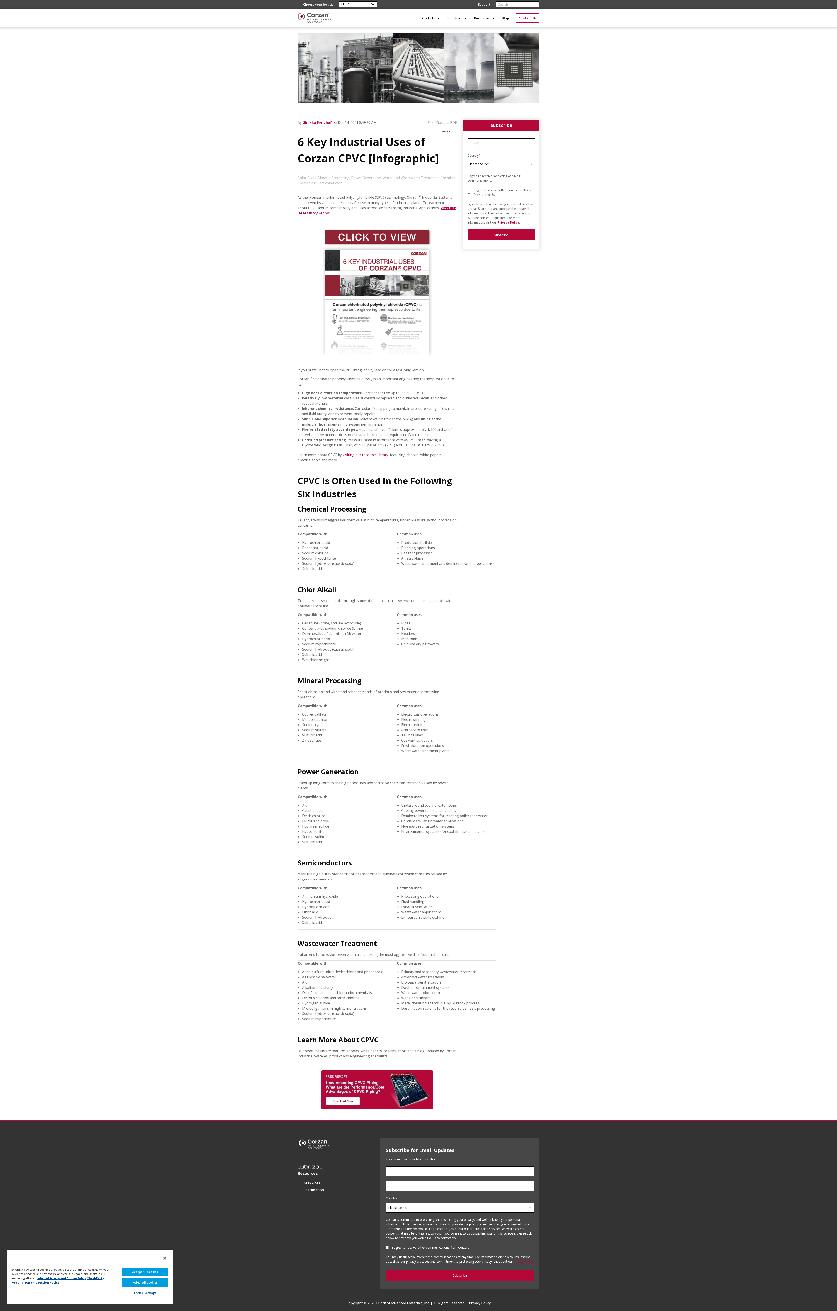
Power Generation (366, 177)
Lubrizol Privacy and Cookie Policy (61, 1278)
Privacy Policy (508, 222)
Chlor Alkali (307, 177)
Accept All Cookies (145, 1272)
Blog (505, 18)
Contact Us (527, 18)
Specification (313, 1189)
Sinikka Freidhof (318, 122)
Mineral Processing (333, 177)
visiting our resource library (365, 454)
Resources (482, 18)
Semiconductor (329, 183)
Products (428, 18)
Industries (454, 18)
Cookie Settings (145, 1293)
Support (484, 4)
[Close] (165, 1258)
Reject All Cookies (145, 1282)
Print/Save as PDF (442, 122)
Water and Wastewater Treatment (411, 177)
